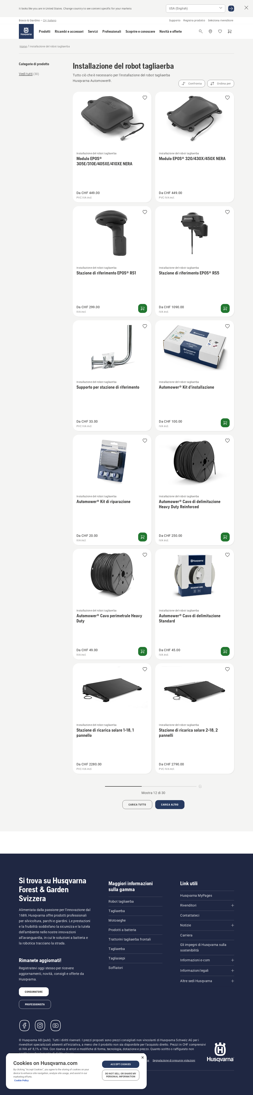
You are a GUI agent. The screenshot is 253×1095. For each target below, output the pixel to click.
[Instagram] (40, 1025)
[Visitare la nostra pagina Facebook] (24, 1025)
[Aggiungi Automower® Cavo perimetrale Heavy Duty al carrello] (142, 651)
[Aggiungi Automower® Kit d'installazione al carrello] (225, 422)
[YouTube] (55, 1025)
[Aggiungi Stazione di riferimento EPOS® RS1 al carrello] (142, 308)
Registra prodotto (194, 20)
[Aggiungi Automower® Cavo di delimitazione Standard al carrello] (225, 651)
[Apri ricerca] (200, 31)
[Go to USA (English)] (231, 9)
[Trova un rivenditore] (210, 31)
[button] (45, 31)
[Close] (142, 1057)
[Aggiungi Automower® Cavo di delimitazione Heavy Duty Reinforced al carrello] (225, 537)
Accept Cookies (121, 1064)
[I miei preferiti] (220, 31)
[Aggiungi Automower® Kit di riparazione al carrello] (142, 537)
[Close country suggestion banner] (246, 8)
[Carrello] (229, 31)
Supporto (174, 20)
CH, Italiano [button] (49, 20)
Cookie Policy (21, 1080)
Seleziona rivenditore (220, 20)
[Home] (26, 31)
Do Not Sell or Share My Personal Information (120, 1075)
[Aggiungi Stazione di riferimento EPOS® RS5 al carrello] (225, 308)
